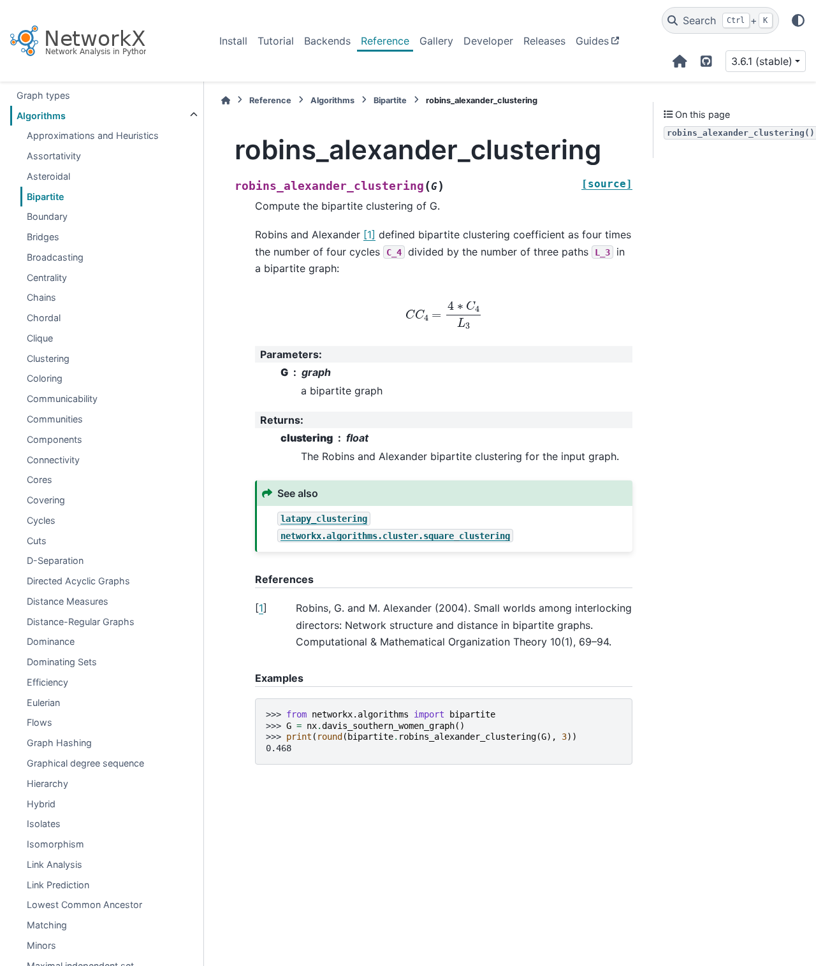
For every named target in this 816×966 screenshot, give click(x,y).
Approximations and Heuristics (93, 135)
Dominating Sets (62, 661)
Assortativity (54, 155)
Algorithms (41, 115)
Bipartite (45, 196)
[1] (369, 234)
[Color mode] (798, 20)
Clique (40, 338)
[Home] (225, 100)
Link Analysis (54, 864)
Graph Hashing (59, 742)
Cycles (41, 520)
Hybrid (41, 803)
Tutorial (276, 40)
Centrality (47, 276)
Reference (385, 40)
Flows (39, 722)
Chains (41, 297)
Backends (327, 40)
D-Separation (55, 560)
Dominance (51, 641)
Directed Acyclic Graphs (78, 580)
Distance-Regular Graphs (81, 621)
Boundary (47, 216)
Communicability (62, 398)
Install (233, 40)
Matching (47, 924)
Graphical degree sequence (85, 763)
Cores (39, 479)
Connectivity (53, 459)
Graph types (43, 94)
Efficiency (47, 682)
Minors (41, 945)
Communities (55, 419)
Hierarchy (47, 782)
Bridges (43, 236)
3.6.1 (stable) (761, 61)
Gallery (436, 40)
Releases (544, 40)
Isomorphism (55, 844)
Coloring (44, 378)
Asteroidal (48, 176)
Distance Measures (67, 601)
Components (54, 438)
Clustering (48, 357)
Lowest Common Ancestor (84, 904)
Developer (488, 40)
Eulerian (43, 701)
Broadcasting (55, 257)
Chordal (44, 317)
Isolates (44, 823)
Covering (46, 499)
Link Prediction (58, 884)
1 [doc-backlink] (261, 608)
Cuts (37, 540)
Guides (592, 40)
